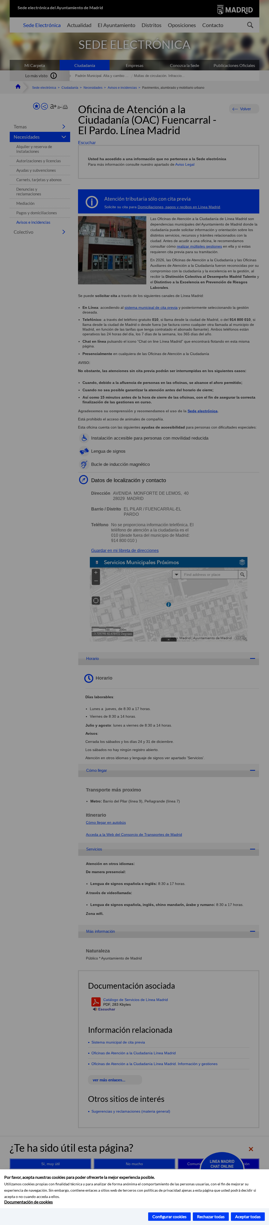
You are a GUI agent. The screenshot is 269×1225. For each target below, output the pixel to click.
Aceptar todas (248, 1216)
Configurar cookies (169, 1216)
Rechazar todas (211, 1216)
